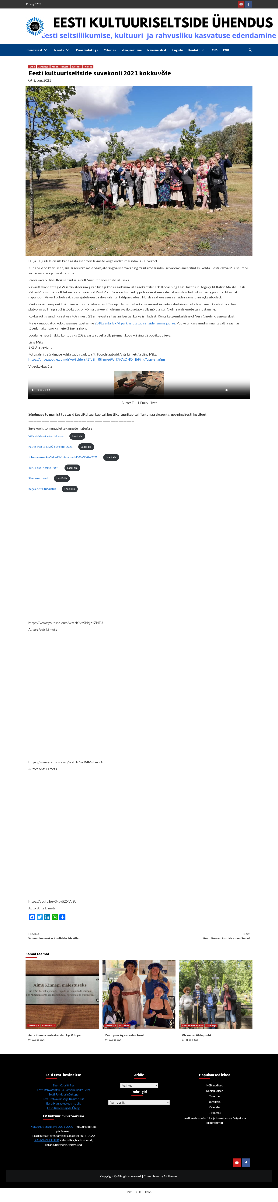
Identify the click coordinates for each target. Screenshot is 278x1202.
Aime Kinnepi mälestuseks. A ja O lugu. (54, 1035)
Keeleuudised (214, 1090)
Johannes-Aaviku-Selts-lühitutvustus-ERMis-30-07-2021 (62, 457)
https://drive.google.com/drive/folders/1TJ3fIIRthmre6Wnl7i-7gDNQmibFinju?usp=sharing (96, 359)
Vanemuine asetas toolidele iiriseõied (54, 936)
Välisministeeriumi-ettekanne (46, 436)
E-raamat (215, 1112)
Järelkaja (43, 66)
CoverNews (151, 1176)
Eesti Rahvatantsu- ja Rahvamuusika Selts (63, 1090)
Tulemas (110, 50)
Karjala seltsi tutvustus (42, 489)
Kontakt (194, 50)
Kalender (215, 1107)
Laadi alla (77, 436)
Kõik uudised (214, 1085)
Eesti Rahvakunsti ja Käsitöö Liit (63, 1099)
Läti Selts (124, 1025)
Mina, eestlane (131, 50)
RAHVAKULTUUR (46, 1140)
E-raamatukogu (87, 50)
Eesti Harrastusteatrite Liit (63, 1103)
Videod (88, 66)
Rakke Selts (48, 1025)
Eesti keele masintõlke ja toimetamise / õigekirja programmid (214, 1120)
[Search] (250, 50)
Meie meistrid (156, 50)
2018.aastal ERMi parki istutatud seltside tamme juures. (136, 323)
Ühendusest (34, 50)
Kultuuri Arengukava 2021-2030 (51, 1126)
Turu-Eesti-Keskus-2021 (43, 467)
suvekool (76, 66)
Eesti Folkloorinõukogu (63, 1094)
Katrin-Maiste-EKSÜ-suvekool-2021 (50, 446)
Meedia (59, 50)
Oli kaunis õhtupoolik (197, 1035)
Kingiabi (177, 50)
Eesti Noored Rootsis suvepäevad (226, 936)
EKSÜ (32, 66)
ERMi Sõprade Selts (192, 1025)
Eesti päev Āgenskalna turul (124, 1035)
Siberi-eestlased (38, 478)
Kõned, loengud (60, 66)
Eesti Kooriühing (63, 1085)
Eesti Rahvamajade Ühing (63, 1108)
